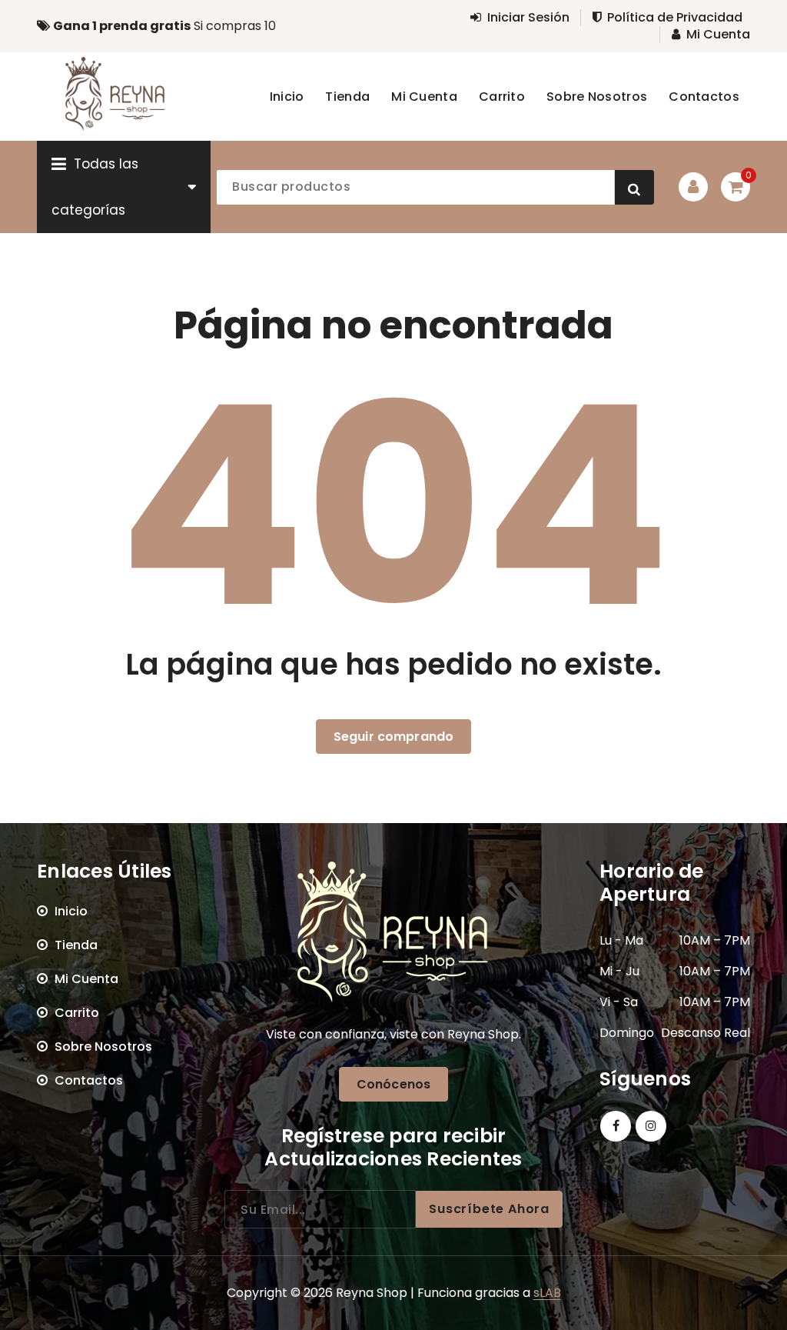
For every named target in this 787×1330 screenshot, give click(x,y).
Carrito (77, 1013)
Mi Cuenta (718, 34)
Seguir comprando (394, 736)
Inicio (71, 911)
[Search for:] (320, 1209)
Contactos (89, 1080)
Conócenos (393, 1084)
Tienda (76, 945)
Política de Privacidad (674, 17)
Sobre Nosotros (103, 1046)
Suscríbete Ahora (489, 1209)
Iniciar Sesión (528, 17)
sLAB (547, 1293)
